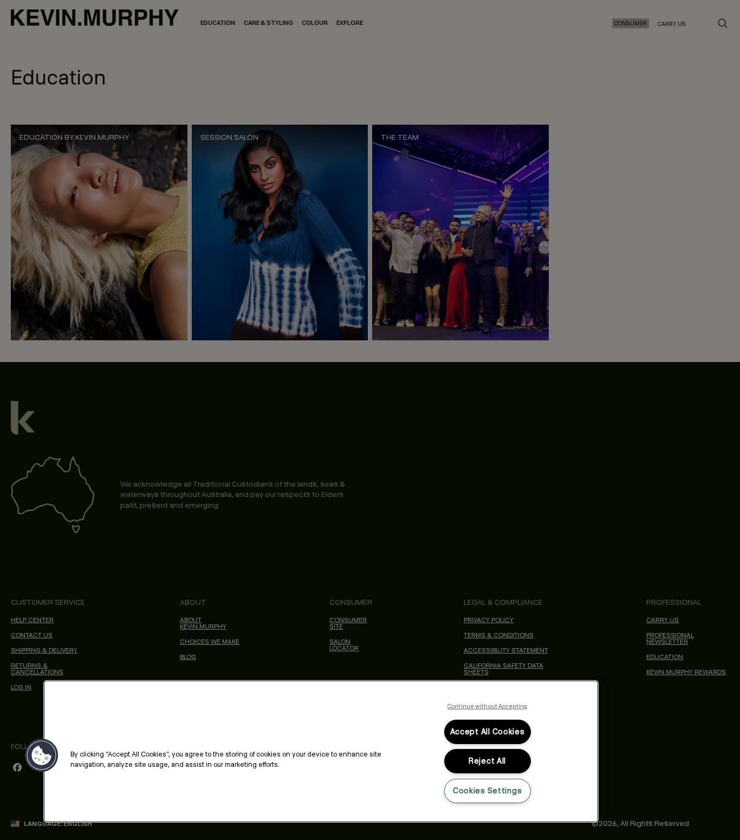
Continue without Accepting (487, 706)
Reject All (487, 761)
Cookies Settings (487, 791)
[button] (41, 755)
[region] (321, 751)
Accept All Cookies (487, 731)
